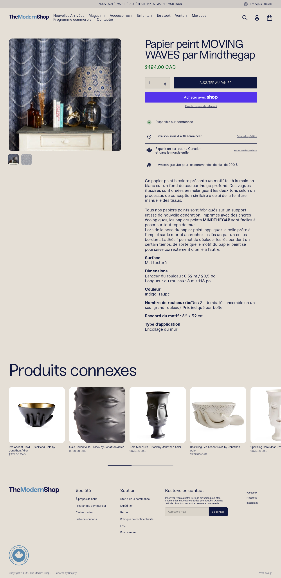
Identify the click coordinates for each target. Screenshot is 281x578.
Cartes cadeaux (85, 512)
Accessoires (120, 16)
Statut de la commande (135, 499)
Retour (124, 512)
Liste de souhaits (86, 519)
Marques (199, 16)
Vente (180, 16)
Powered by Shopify (66, 572)
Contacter (105, 20)
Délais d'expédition (247, 136)
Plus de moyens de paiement (201, 106)
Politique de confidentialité (136, 519)
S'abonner (218, 511)
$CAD (268, 4)
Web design (265, 572)
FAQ (123, 525)
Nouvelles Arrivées (68, 16)
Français (256, 4)
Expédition (126, 505)
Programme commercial (72, 20)
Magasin (96, 16)
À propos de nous (86, 499)
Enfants (143, 16)
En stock (164, 16)
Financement (128, 532)
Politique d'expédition (245, 150)
